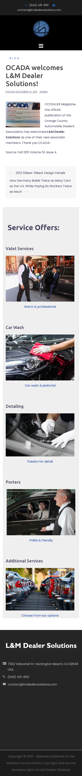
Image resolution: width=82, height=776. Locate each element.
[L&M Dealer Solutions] (41, 28)
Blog (15, 58)
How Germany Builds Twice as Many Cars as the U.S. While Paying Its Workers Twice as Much (41, 186)
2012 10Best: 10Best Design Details (40, 173)
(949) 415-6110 (39, 5)
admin (43, 92)
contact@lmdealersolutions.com (39, 10)
